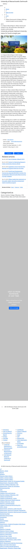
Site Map (5, 438)
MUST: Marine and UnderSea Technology (11, 543)
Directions (6, 430)
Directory (19, 433)
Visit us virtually (14, 308)
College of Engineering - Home (8, 498)
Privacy (5, 436)
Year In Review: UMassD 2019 (16, 159)
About (7, 9)
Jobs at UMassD (7, 431)
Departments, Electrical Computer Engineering (12, 510)
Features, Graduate (5, 529)
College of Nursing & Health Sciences (10, 500)
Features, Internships (6, 534)
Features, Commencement (7, 503)
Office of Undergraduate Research (9, 546)
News (12, 187)
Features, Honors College (7, 531)
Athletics (2, 474)
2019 (7, 16)
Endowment (3, 517)
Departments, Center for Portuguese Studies (12, 481)
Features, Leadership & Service (8, 538)
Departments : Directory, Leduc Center (10, 539)
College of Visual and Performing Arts (10, 505)
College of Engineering (6, 496)
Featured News (4, 521)
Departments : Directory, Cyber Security (11, 508)
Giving (1, 527)
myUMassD (20, 430)
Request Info (20, 438)
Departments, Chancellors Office (9, 483)
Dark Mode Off (14, 464)
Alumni (2, 472)
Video (21, 187)
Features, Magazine (5, 541)
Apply (18, 435)
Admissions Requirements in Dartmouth (8, 451)
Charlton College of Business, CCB (9, 484)
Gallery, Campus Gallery (6, 478)
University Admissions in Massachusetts (8, 446)
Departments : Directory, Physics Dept (10, 548)
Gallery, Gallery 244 (5, 526)
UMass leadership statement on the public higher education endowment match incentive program (14, 181)
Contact (5, 440)
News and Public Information (8, 545)
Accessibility (20, 443)
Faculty (2, 519)
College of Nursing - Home (7, 502)
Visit (18, 436)
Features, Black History (6, 476)
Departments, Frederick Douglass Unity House (12, 524)
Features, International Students (9, 533)
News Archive (9, 12)
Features (17, 187)
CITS (1, 490)
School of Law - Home (6, 536)
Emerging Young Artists (6, 515)
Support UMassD (21, 431)
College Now (3, 491)
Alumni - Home (4, 471)
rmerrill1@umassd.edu (16, 141)
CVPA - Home (3, 507)
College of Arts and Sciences (7, 493)
